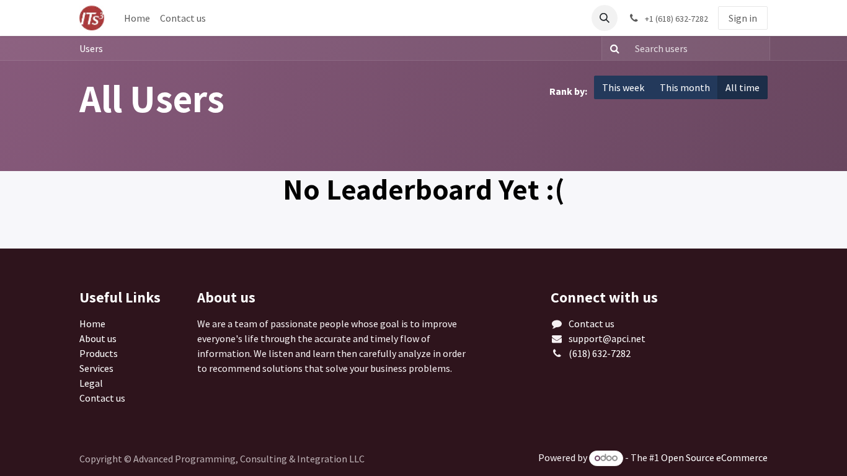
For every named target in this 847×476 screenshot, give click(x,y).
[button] (605, 18)
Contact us (102, 398)
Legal (91, 383)
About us (98, 338)
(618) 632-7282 (600, 353)
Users (91, 48)
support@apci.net (607, 338)
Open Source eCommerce (714, 457)
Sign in (743, 18)
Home (92, 323)
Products (98, 353)
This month (685, 87)
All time (742, 87)
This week (623, 87)
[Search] (612, 48)
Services (96, 368)
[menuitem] (137, 18)
